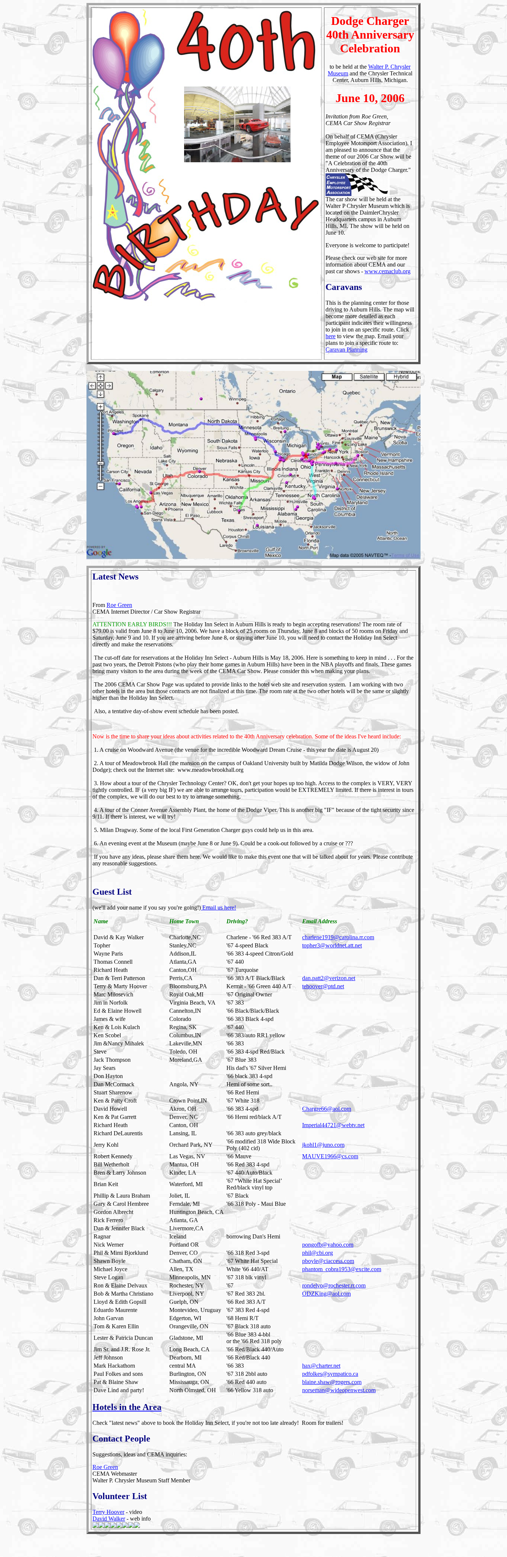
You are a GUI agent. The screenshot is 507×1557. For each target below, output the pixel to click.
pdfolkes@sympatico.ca (330, 1374)
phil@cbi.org (317, 1253)
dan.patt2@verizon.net (328, 978)
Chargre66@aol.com (326, 1109)
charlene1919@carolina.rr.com (338, 937)
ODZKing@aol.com (326, 1293)
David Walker (108, 1518)
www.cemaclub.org (387, 271)
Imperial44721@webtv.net (333, 1125)
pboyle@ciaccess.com (328, 1261)
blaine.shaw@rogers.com (332, 1382)
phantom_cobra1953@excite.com (341, 1269)
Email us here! (218, 907)
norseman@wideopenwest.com (339, 1390)
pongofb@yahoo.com (327, 1244)
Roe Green (119, 605)
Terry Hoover (108, 1512)
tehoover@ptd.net (323, 986)
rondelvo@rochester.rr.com (334, 1285)
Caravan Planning (346, 349)
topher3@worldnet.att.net (332, 945)
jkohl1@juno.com (323, 1145)
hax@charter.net (321, 1365)
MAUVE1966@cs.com (330, 1156)
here (331, 336)
